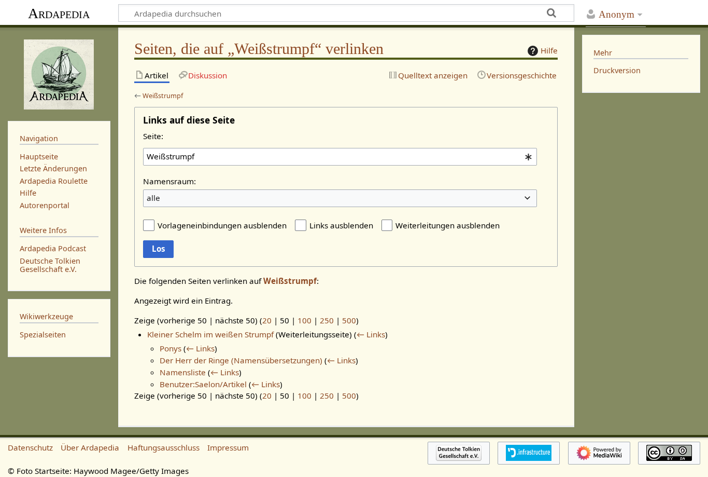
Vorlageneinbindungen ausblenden (222, 225)
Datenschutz (30, 447)
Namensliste (183, 372)
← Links (371, 334)
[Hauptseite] (59, 73)
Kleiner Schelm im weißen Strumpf (210, 334)
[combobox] (340, 157)
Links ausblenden (341, 225)
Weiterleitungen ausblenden (447, 225)
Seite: (153, 136)
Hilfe (549, 50)
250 (327, 320)
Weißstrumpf (163, 95)
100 (304, 320)
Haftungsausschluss (164, 447)
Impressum (228, 447)
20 (267, 320)
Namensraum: (169, 181)
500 (349, 320)
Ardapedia (59, 13)
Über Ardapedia (90, 447)
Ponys (170, 348)
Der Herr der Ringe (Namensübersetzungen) (241, 360)
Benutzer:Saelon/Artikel (203, 384)
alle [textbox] (153, 198)
